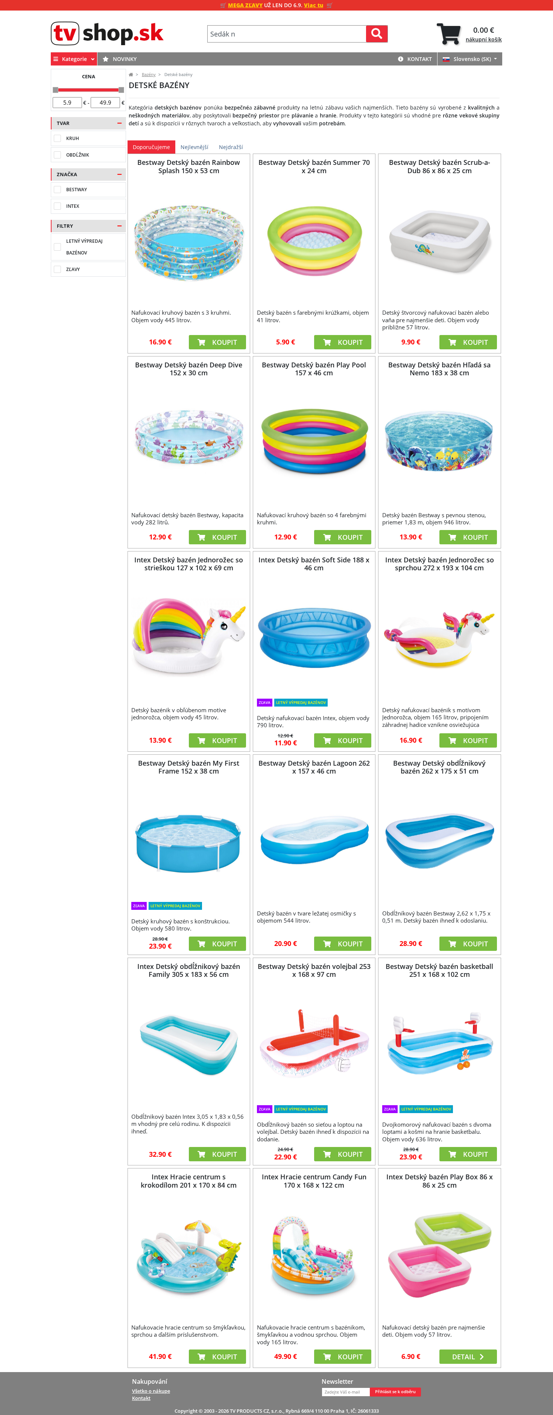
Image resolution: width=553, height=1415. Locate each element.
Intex (72, 206)
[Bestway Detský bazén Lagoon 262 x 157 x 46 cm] (314, 841)
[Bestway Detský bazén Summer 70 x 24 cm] (314, 240)
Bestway (76, 189)
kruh (72, 138)
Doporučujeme (151, 147)
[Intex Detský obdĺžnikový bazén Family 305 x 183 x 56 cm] (189, 1044)
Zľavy (73, 269)
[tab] (469, 34)
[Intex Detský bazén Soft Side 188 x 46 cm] (314, 637)
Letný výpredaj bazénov (84, 247)
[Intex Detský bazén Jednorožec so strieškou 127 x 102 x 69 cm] (189, 637)
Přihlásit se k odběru (395, 1391)
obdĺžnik (77, 155)
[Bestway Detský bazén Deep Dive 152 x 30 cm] (189, 442)
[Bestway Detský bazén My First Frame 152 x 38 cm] (189, 841)
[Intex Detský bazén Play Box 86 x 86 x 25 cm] (439, 1254)
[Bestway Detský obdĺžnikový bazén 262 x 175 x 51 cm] (439, 841)
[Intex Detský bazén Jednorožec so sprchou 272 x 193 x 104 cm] (439, 637)
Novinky (124, 58)
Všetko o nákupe (151, 1391)
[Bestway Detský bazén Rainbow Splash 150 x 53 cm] (189, 240)
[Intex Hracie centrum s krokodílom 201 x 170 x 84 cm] (189, 1254)
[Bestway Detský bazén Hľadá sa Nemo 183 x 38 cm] (439, 442)
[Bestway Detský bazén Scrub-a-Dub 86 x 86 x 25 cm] (439, 240)
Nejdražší (231, 147)
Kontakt (419, 58)
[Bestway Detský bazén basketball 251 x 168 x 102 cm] (439, 1044)
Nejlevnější (194, 147)
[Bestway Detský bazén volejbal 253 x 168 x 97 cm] (314, 1044)
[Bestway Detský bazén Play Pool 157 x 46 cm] (314, 442)
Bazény (149, 74)
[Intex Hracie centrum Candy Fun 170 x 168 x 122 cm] (314, 1254)
